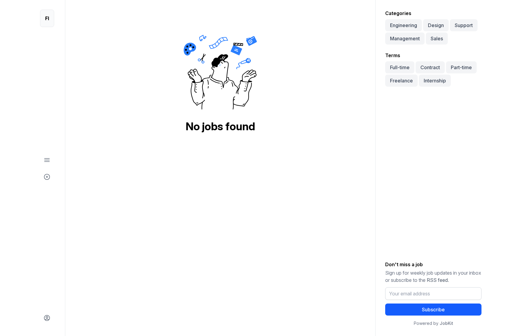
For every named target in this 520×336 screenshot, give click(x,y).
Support (464, 25)
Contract (430, 67)
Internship (435, 81)
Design (436, 25)
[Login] (47, 318)
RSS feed (437, 280)
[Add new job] (47, 176)
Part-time (461, 67)
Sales (437, 38)
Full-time (400, 67)
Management (405, 38)
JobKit (446, 323)
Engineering (403, 25)
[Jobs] (47, 160)
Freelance (401, 81)
